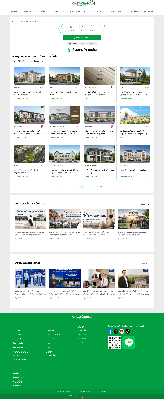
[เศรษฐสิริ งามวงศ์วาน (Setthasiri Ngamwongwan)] (29, 154)
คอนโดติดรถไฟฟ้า (18, 377)
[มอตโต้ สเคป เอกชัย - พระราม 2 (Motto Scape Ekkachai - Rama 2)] (64, 154)
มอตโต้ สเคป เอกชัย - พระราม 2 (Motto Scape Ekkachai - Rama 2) (63, 171)
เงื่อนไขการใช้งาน (83, 334)
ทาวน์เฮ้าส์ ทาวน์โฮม (19, 385)
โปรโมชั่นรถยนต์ (18, 355)
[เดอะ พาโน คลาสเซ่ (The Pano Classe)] (135, 154)
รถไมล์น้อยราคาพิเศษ (19, 359)
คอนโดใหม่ (16, 373)
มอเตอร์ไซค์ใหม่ (18, 339)
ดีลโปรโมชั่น (82, 330)
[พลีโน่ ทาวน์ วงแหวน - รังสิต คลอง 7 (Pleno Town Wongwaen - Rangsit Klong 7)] (29, 115)
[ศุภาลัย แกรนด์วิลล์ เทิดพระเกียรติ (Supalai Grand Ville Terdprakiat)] (135, 115)
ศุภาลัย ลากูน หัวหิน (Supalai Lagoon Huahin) (63, 93)
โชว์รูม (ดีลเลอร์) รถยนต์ (20, 351)
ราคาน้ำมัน (49, 351)
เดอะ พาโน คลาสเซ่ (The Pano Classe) (134, 170)
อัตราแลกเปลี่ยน (51, 355)
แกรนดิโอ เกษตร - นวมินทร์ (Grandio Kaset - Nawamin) (28, 93)
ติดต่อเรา (81, 343)
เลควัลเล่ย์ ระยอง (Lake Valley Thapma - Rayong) (99, 171)
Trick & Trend (97, 11)
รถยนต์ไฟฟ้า (17, 335)
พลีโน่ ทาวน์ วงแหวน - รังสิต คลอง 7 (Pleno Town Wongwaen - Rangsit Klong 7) (28, 132)
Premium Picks (117, 11)
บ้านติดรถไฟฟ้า (17, 381)
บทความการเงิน (18, 347)
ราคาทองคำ (49, 343)
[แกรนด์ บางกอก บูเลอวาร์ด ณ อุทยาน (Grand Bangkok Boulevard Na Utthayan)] (64, 115)
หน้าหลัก (14, 11)
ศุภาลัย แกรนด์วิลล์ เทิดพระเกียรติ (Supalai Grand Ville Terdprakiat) (133, 132)
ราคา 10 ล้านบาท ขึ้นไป (88, 43)
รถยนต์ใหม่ (16, 331)
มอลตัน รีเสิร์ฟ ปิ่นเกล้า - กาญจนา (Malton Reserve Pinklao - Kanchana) (96, 93)
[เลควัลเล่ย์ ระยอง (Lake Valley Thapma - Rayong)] (99, 154)
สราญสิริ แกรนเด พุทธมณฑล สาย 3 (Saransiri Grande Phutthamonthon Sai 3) (135, 93)
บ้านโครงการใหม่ (18, 369)
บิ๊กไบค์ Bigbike (18, 343)
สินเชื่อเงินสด (50, 331)
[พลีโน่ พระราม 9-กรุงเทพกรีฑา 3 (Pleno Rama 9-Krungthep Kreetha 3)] (99, 115)
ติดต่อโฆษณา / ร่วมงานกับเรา (142, 11)
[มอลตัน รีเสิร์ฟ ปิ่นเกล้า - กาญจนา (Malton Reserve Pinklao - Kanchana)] (99, 76)
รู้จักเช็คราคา (82, 338)
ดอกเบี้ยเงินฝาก (50, 339)
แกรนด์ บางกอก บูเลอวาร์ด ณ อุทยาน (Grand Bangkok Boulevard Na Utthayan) (63, 132)
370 (96, 187)
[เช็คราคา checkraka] (82, 4)
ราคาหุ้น (48, 347)
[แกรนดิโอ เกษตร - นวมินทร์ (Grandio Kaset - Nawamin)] (29, 76)
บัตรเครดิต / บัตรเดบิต (53, 335)
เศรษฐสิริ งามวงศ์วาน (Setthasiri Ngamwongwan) (26, 171)
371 (101, 187)
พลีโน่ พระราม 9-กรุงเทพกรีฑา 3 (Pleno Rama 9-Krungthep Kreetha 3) (98, 132)
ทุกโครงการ (72, 43)
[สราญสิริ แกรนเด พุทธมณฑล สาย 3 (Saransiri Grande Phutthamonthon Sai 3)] (135, 76)
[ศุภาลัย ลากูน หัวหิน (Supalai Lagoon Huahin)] (64, 76)
